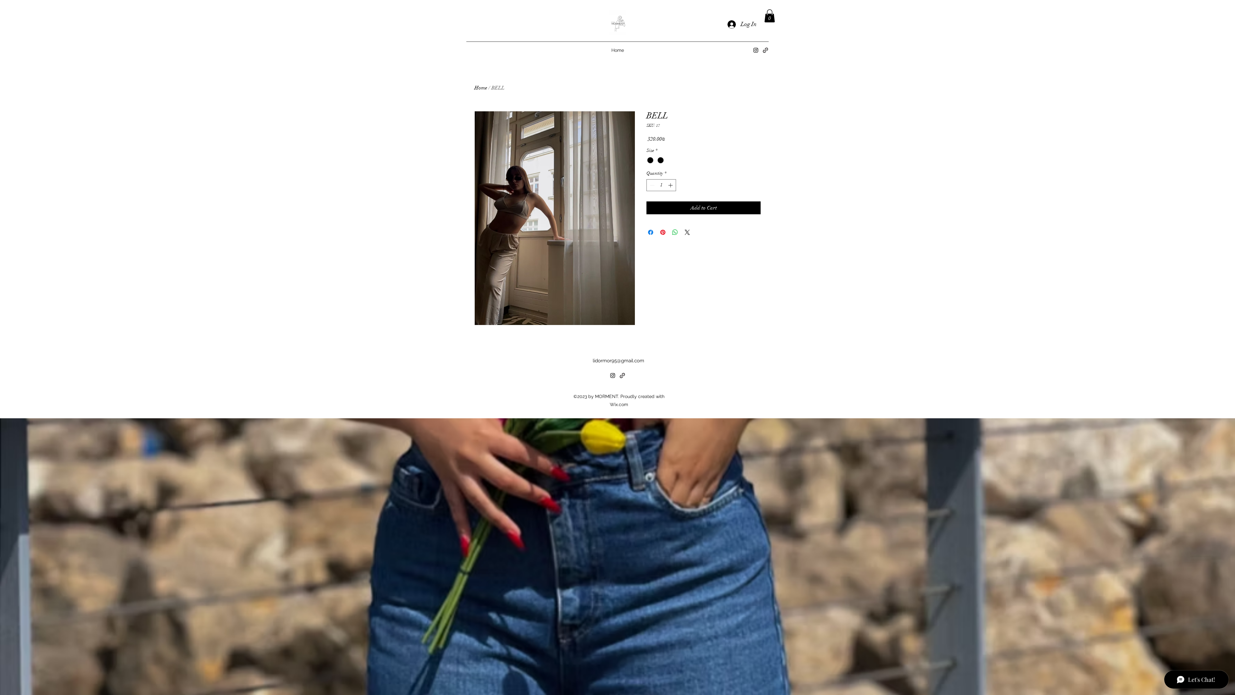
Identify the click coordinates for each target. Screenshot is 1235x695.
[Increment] (671, 185)
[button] (769, 16)
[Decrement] (651, 185)
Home (480, 88)
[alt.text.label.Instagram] (756, 50)
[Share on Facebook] (650, 232)
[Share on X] (687, 232)
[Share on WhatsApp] (675, 232)
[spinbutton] (661, 185)
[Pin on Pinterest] (663, 232)
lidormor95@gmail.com (618, 361)
